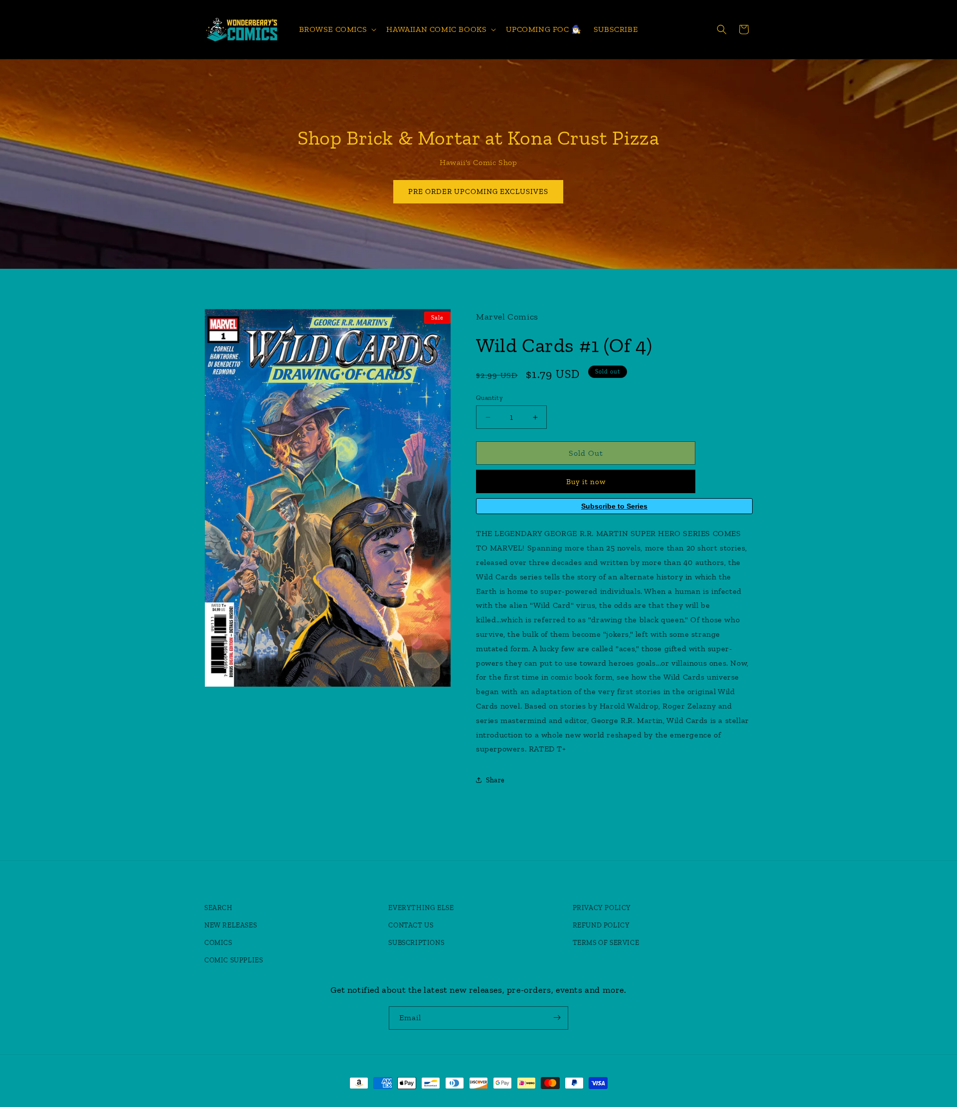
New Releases (230, 925)
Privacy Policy (602, 908)
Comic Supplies (233, 960)
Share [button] (495, 780)
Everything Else (421, 908)
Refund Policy (601, 925)
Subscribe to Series (614, 506)
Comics (218, 942)
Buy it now (586, 481)
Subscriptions (416, 942)
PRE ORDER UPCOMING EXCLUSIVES (479, 191)
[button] (337, 29)
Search (218, 908)
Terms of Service (606, 942)
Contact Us (410, 925)
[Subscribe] (557, 1017)
